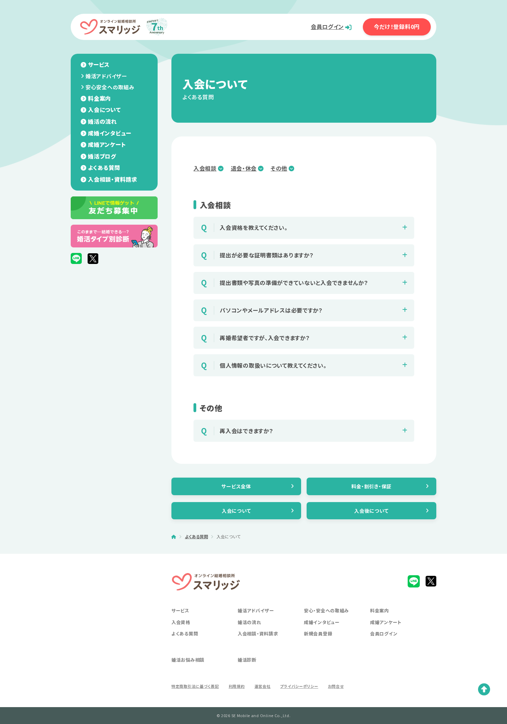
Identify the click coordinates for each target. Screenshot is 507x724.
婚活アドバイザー (106, 76)
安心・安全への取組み (326, 610)
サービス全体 (236, 486)
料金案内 (99, 98)
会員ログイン (327, 26)
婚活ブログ (102, 156)
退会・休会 (244, 168)
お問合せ (336, 686)
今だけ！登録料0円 (397, 26)
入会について (104, 109)
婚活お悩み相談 (188, 659)
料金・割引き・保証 (371, 486)
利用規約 (237, 686)
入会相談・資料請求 (112, 179)
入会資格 (180, 622)
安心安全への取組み (110, 87)
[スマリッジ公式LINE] (76, 258)
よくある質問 (104, 167)
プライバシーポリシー (299, 686)
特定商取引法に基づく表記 (195, 686)
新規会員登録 (318, 633)
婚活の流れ (102, 121)
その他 (279, 168)
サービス (99, 64)
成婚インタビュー (109, 133)
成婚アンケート (107, 144)
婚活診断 (247, 659)
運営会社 (263, 686)
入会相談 (205, 168)
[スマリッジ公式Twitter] (93, 258)
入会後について (371, 510)
